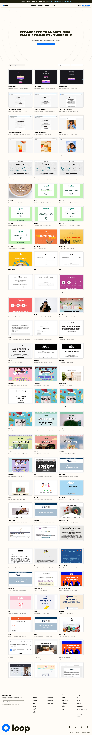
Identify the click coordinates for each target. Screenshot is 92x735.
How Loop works (65, 699)
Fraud (34, 709)
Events (63, 706)
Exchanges (35, 708)
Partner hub (79, 716)
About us (78, 697)
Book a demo (85, 5)
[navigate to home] (5, 6)
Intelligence (35, 697)
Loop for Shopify (65, 700)
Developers (64, 711)
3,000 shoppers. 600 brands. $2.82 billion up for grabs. (46, 1)
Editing (34, 703)
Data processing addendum (82, 709)
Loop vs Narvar (50, 697)
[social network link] (69, 727)
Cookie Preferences (74, 732)
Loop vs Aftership (50, 699)
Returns (34, 706)
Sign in (79, 5)
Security (78, 702)
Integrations (35, 711)
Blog (63, 702)
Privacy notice (79, 708)
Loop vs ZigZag (50, 703)
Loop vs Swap (50, 702)
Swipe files (64, 705)
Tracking (34, 705)
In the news (79, 699)
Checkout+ (35, 699)
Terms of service (80, 706)
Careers (78, 700)
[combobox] (64, 65)
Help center (64, 708)
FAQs (78, 705)
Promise (34, 702)
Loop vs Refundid (50, 705)
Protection (35, 700)
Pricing (54, 5)
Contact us (79, 703)
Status (63, 709)
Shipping (34, 712)
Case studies (64, 703)
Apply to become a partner (82, 718)
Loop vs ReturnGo (50, 700)
